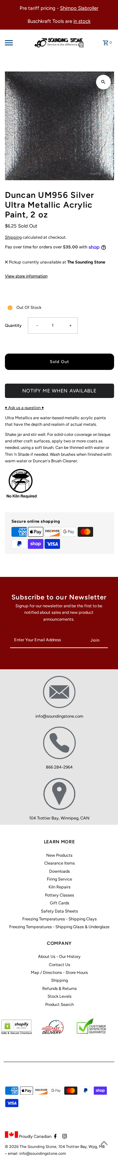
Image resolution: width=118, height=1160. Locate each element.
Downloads (59, 871)
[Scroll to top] (104, 1143)
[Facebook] (54, 1136)
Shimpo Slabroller (79, 8)
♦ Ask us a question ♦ (24, 407)
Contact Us (59, 964)
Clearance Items (59, 863)
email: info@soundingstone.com (37, 1153)
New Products (59, 855)
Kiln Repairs (59, 886)
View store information (26, 276)
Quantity (13, 325)
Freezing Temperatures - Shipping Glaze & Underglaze (59, 926)
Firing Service (59, 879)
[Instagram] (64, 1136)
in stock (81, 21)
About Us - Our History (59, 956)
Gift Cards (59, 902)
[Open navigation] (14, 43)
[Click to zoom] (103, 82)
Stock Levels (59, 996)
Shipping (13, 237)
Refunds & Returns (59, 988)
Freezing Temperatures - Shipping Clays (59, 918)
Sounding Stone (42, 1146)
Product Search (59, 1004)
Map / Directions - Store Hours (59, 972)
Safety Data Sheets (59, 911)
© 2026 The (16, 1146)
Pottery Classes (59, 895)
